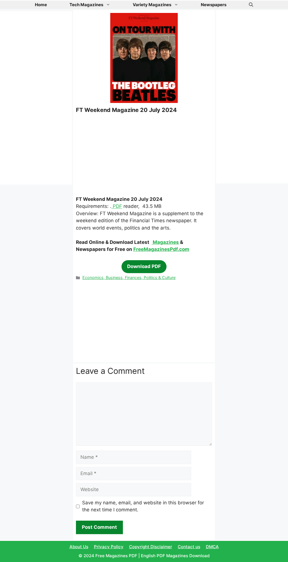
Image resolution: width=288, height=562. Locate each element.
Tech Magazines (86, 4)
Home (41, 4)
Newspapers (213, 4)
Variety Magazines (152, 4)
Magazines (165, 242)
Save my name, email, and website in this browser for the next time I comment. (143, 506)
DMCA (212, 546)
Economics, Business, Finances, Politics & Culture (129, 277)
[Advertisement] (144, 154)
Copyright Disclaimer (150, 546)
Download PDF (144, 266)
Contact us (189, 546)
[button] (251, 5)
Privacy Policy (108, 546)
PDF (116, 206)
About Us (78, 546)
